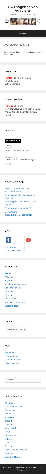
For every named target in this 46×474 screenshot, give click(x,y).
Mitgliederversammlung (16, 284)
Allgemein (9, 277)
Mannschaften (11, 428)
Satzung (9, 439)
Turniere (9, 446)
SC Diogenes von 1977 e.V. (23, 9)
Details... (9, 164)
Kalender (9, 424)
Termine (8, 295)
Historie (8, 413)
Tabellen (9, 291)
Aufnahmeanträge (13, 406)
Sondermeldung (12, 288)
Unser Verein (11, 298)
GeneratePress (23, 470)
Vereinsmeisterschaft (15, 302)
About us (9, 403)
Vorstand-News (12, 306)
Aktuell (8, 273)
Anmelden (9, 352)
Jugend (8, 280)
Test (7, 442)
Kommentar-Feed (13, 359)
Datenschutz (11, 410)
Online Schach (11, 435)
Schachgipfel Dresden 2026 (18, 208)
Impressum (10, 417)
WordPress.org (12, 363)
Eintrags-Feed (11, 356)
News (7, 432)
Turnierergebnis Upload (16, 450)
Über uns (9, 453)
